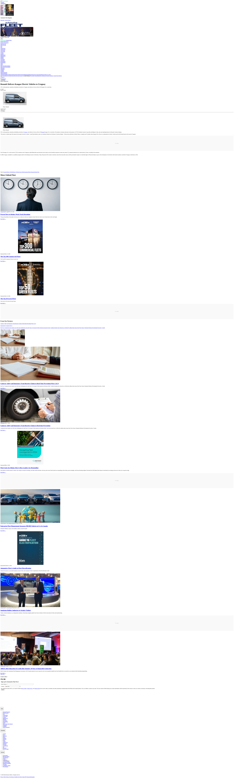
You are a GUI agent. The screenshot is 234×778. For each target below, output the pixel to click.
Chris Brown (9, 607)
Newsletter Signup (33, 75)
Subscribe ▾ (3, 3)
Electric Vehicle (10, 172)
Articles (9, 1)
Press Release (59, 75)
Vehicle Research (3, 72)
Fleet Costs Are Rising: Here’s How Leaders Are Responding (19, 468)
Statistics (13, 74)
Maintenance (2, 54)
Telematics (2, 68)
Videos (12, 1)
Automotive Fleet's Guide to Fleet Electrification (15, 568)
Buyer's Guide (48, 74)
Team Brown (14, 75)
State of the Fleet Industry (5, 65)
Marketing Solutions (41, 75)
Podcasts (33, 74)
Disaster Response (4, 41)
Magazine (8, 74)
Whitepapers (25, 74)
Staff (8, 211)
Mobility (2, 57)
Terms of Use (8, 776)
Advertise (47, 75)
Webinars (30, 74)
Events (18, 75)
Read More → (3, 219)
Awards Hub (37, 74)
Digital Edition (8, 20)
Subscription (2, 75)
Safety (1, 63)
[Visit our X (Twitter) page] (3, 679)
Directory (43, 74)
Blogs (11, 74)
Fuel (1, 46)
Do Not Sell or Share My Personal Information (26, 776)
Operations (2, 59)
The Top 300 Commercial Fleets (10, 256)
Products (16, 74)
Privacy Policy (3, 776)
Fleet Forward (3, 44)
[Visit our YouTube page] (4, 679)
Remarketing (2, 61)
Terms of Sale (14, 776)
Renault (42, 132)
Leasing (2, 52)
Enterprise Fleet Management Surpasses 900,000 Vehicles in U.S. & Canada (24, 526)
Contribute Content (52, 75)
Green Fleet (2, 50)
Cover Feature (5, 1)
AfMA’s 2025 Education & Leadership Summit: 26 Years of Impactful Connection (25, 668)
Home (1, 81)
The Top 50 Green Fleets (8, 298)
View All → (2, 674)
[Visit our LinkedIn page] (2, 679)
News (4, 74)
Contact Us (21, 75)
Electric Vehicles (16, 172)
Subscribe (2, 20)
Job (40, 74)
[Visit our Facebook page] (1, 679)
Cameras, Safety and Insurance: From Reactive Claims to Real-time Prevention (25, 425)
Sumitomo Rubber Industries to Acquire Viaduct (15, 610)
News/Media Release (11, 523)
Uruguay (25, 132)
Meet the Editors (8, 75)
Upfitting (2, 70)
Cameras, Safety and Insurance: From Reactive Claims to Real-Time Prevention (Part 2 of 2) (29, 383)
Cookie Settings (27, 75)
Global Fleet (2, 48)
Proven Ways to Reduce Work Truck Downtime (15, 214)
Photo (19, 74)
